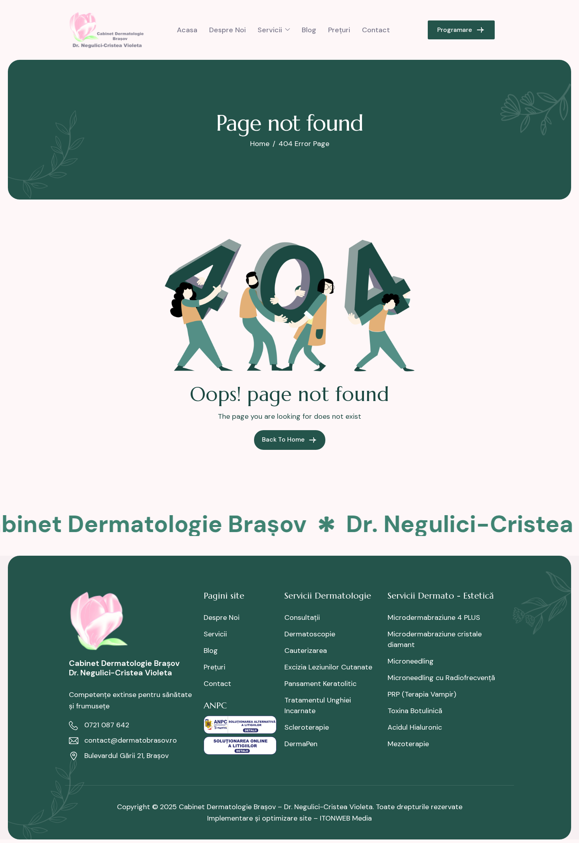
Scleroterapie (306, 727)
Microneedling (411, 661)
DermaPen (300, 744)
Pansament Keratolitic (320, 683)
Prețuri (339, 30)
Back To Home (284, 439)
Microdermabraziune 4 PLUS (434, 617)
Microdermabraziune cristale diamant (435, 639)
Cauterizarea (305, 650)
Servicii (270, 30)
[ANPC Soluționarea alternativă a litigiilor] (240, 724)
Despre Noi (227, 30)
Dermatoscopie (309, 634)
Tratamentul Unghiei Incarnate (317, 705)
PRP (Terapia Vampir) (422, 694)
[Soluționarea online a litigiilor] (240, 745)
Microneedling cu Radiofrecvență (441, 677)
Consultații (302, 617)
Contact (376, 30)
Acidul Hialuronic (415, 727)
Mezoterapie (408, 744)
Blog (309, 30)
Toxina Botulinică (415, 710)
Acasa (187, 30)
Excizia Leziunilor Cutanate (328, 667)
